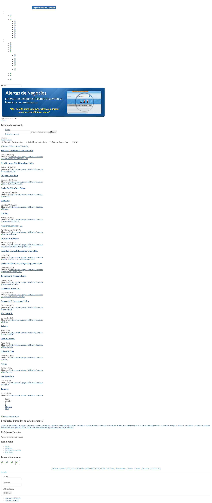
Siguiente (8, 407)
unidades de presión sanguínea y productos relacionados (96, 425)
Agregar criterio (6, 140)
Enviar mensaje (14, 157)
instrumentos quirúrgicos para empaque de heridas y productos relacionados (143, 425)
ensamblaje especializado (67, 425)
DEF (73, 468)
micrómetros (189, 425)
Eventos (137, 468)
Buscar (7, 130)
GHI (78, 468)
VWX (103, 468)
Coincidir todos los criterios (13, 142)
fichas (24, 427)
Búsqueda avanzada (12, 134)
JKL (82, 468)
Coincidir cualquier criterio (37, 142)
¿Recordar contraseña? (13, 498)
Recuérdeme (9, 489)
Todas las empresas (58, 468)
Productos (145, 468)
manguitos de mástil (177, 425)
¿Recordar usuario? (12, 500)
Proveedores (120, 468)
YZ (108, 468)
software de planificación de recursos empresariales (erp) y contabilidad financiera (29, 425)
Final (7, 409)
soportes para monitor (66, 427)
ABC (68, 468)
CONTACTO (155, 468)
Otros (112, 468)
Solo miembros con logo (41, 132)
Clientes (130, 468)
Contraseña (6, 483)
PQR (93, 468)
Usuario (5, 477)
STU (98, 468)
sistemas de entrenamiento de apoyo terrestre (42, 427)
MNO (88, 468)
